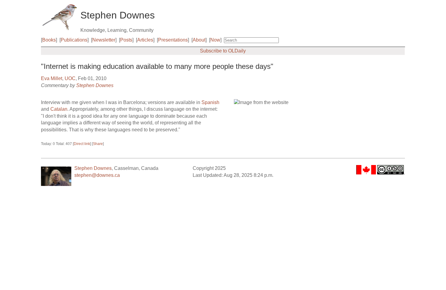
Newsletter (103, 39)
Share (98, 144)
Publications (74, 39)
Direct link (82, 144)
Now (215, 39)
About (199, 39)
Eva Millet (51, 78)
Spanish (210, 102)
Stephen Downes (94, 85)
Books (49, 39)
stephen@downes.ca (97, 175)
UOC (70, 78)
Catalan (58, 109)
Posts (126, 39)
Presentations (173, 39)
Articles (145, 39)
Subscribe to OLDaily (223, 50)
